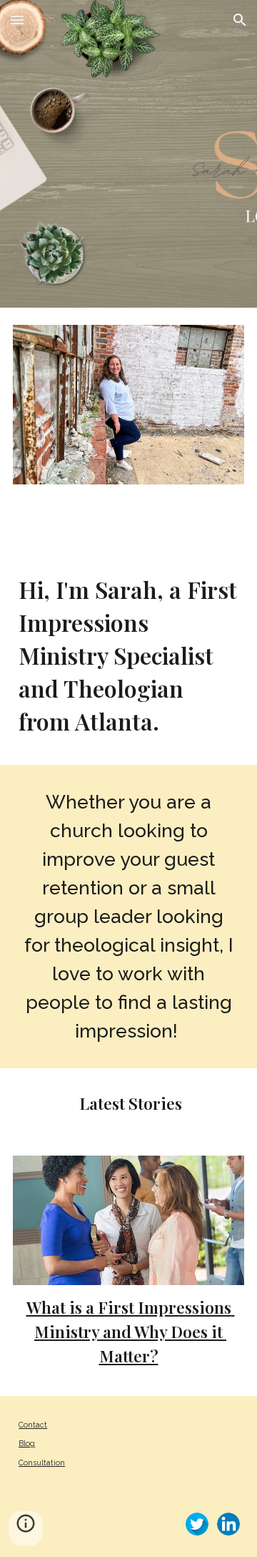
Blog (27, 1443)
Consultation (42, 1462)
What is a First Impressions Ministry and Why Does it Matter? (130, 1331)
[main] (128, 655)
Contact (33, 1424)
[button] (17, 19)
